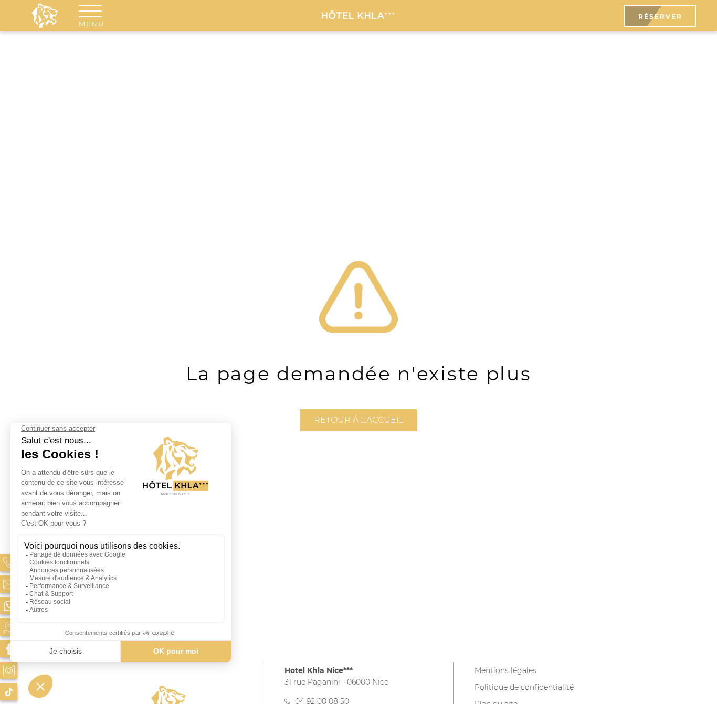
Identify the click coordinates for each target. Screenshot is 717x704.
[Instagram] (8, 670)
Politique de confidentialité (524, 687)
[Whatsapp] (8, 605)
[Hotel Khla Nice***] (358, 16)
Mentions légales (505, 670)
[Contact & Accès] (8, 584)
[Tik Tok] (8, 691)
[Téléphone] (8, 562)
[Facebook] (8, 648)
